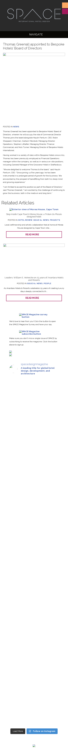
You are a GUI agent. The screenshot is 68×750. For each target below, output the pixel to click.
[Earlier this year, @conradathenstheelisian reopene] (34, 476)
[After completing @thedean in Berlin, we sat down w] (34, 642)
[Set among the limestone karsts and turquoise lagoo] (34, 562)
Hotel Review (25, 220)
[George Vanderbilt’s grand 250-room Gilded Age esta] (34, 609)
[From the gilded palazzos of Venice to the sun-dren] (34, 434)
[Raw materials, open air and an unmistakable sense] (34, 669)
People (47, 283)
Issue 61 (37, 220)
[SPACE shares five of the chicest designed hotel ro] (34, 706)
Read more (33, 234)
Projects (55, 220)
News (16, 127)
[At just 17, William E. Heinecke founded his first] (34, 518)
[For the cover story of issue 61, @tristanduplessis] (34, 397)
